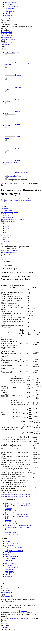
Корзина (4, 624)
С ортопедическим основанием (16, 549)
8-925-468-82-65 (6, 34)
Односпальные (10, 541)
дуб (6, 232)
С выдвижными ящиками (14, 551)
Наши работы (9, 12)
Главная (3, 183)
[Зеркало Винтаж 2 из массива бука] (23, 503)
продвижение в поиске (22, 618)
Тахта (7, 554)
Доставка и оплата (11, 6)
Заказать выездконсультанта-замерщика (9, 38)
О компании (9, 4)
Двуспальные (9, 545)
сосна (7, 227)
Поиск (3, 47)
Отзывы (7, 13)
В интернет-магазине (12, 558)
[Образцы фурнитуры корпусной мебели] (15, 494)
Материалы (9, 10)
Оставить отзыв (6, 283)
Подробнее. (23, 611)
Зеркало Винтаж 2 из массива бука (17, 505)
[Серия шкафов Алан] (13, 176)
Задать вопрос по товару (9, 250)
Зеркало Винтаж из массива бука (16, 516)
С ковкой (8, 552)
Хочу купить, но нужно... (9, 212)
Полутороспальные (11, 543)
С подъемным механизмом (14, 547)
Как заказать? (9, 8)
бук (6, 230)
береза (7, 228)
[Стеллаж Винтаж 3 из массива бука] (23, 525)
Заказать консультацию (9, 252)
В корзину (4, 208)
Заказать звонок (6, 35)
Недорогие (8, 560)
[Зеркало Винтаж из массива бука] (23, 514)
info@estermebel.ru (7, 43)
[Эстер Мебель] (6, 19)
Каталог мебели (10, 2)
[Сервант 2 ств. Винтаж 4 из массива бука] (16, 199)
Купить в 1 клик (6, 210)
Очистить (4, 627)
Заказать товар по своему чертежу (12, 219)
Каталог (10, 183)
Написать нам (5, 45)
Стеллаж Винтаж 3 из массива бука (17, 527)
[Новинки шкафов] (12, 178)
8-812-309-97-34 (6, 32)
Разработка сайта (7, 618)
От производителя (11, 556)
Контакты (8, 15)
